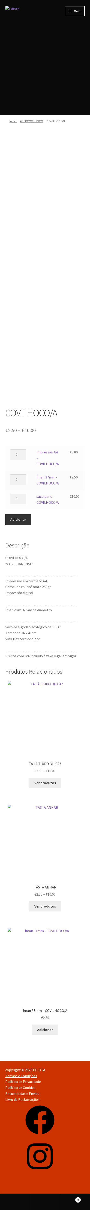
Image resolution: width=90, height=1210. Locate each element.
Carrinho (69, 1198)
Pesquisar (45, 1202)
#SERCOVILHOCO (31, 121)
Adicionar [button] (45, 1029)
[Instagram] (40, 1172)
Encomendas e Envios (22, 1093)
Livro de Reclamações (22, 1099)
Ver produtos (45, 782)
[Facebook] (40, 1135)
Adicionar (18, 519)
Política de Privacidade (23, 1081)
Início (13, 121)
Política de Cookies (20, 1087)
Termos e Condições (21, 1075)
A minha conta (15, 1202)
